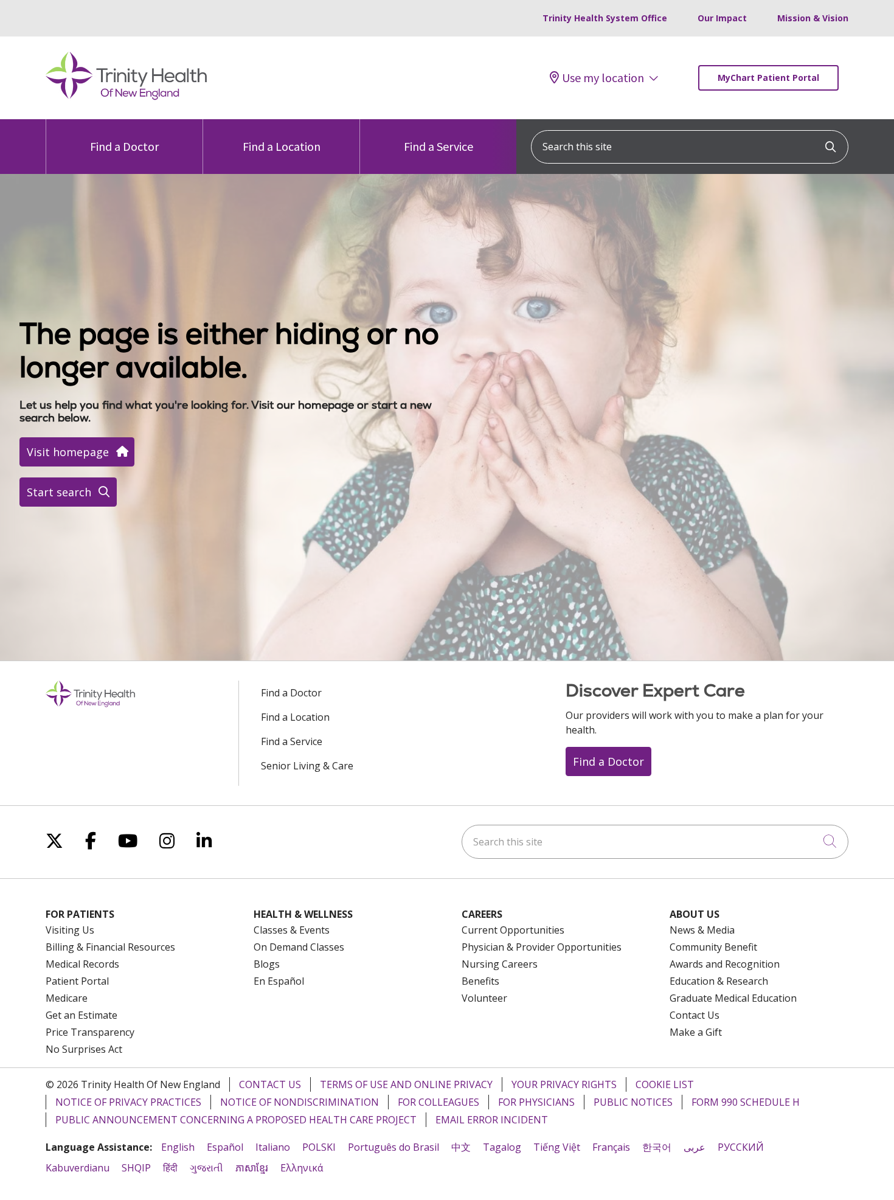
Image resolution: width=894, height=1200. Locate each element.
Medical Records (82, 964)
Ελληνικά (301, 1167)
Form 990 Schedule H (745, 1102)
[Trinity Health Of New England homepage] (126, 96)
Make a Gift (696, 1032)
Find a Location (282, 146)
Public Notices (633, 1102)
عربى (694, 1147)
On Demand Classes (299, 947)
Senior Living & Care (307, 765)
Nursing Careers (500, 964)
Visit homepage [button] (68, 452)
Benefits (480, 981)
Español (225, 1147)
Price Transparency (90, 1032)
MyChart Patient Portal (768, 77)
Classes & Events (292, 930)
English (178, 1147)
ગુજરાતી (206, 1167)
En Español (279, 981)
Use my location (603, 78)
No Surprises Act (84, 1049)
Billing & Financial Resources (110, 947)
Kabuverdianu (77, 1167)
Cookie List (665, 1084)
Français (611, 1147)
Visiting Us (70, 930)
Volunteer (484, 998)
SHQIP (136, 1167)
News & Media (702, 930)
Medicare (67, 998)
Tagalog (502, 1147)
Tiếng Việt (556, 1147)
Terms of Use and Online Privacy (406, 1084)
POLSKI (319, 1147)
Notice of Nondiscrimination (299, 1102)
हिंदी (170, 1167)
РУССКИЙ (741, 1147)
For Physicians (536, 1102)
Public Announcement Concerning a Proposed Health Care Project (236, 1119)
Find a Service (438, 146)
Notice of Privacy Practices (128, 1102)
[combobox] (689, 147)
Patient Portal (77, 981)
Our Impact (722, 18)
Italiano (272, 1147)
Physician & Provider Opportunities (542, 947)
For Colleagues (438, 1102)
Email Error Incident (491, 1119)
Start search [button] (59, 492)
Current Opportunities (513, 930)
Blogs (267, 964)
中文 (461, 1147)
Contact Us (694, 1015)
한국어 (656, 1147)
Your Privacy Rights (564, 1084)
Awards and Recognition (725, 964)
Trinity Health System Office (604, 18)
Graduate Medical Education (733, 998)
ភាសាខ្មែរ (251, 1167)
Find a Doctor (124, 146)
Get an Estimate (81, 1015)
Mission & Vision (812, 18)
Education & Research (719, 981)
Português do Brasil (393, 1147)
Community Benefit (713, 947)
